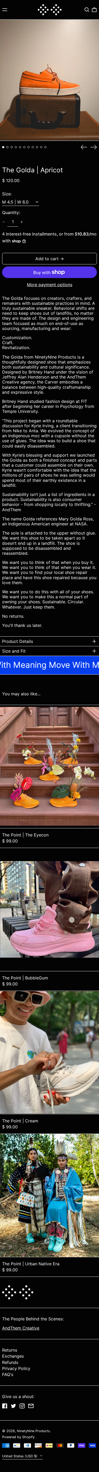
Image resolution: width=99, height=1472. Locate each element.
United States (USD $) (20, 1456)
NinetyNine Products (33, 1431)
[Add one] (21, 222)
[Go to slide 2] (7, 147)
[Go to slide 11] (45, 147)
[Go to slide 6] (24, 147)
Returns (9, 1350)
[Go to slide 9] (37, 147)
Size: (7, 193)
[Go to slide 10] (41, 147)
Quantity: (11, 212)
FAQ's (7, 1374)
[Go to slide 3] (12, 147)
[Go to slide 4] (16, 147)
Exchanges (13, 1356)
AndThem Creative (20, 1328)
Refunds (10, 1362)
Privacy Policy (16, 1368)
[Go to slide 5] (20, 147)
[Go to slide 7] (28, 147)
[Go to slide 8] (33, 147)
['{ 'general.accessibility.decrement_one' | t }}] (3, 222)
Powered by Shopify (18, 1437)
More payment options (49, 284)
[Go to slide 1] (3, 147)
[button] (86, 9)
